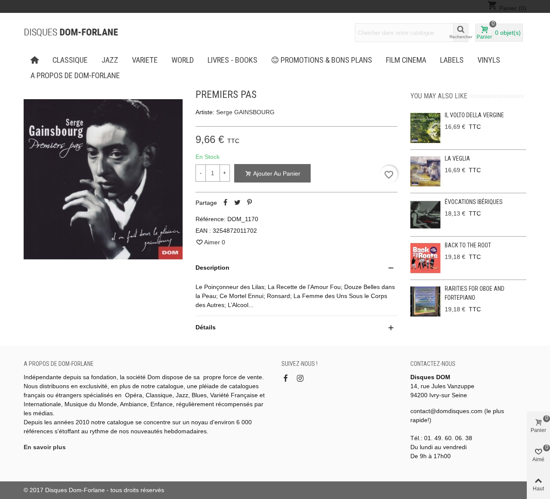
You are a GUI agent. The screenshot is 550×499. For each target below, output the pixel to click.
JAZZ (109, 60)
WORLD (182, 60)
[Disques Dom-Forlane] (71, 32)
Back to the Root (468, 245)
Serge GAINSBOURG (245, 112)
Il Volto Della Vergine (474, 115)
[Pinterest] (249, 202)
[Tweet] (237, 202)
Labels (452, 60)
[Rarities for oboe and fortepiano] (425, 301)
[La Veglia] (425, 171)
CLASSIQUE (70, 60)
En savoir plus (45, 447)
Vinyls (488, 60)
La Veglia (457, 158)
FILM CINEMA (406, 60)
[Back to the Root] (425, 258)
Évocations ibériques (474, 201)
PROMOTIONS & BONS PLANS (326, 60)
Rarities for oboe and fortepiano (474, 293)
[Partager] (225, 202)
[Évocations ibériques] (425, 215)
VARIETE (145, 60)
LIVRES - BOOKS (232, 60)
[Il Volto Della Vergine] (425, 128)
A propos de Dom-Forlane (75, 75)
